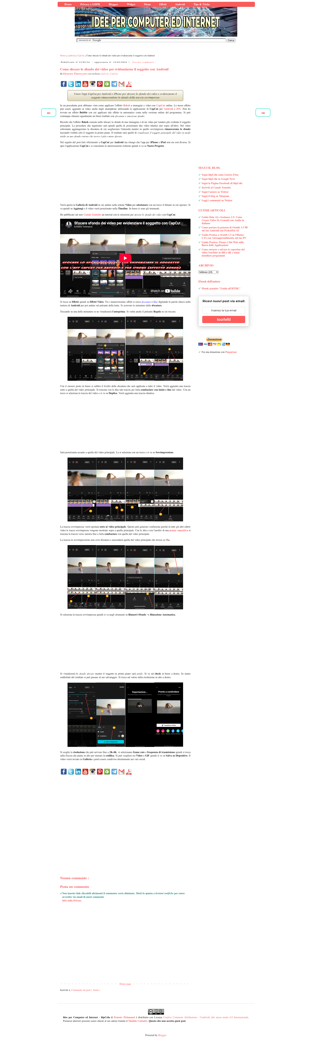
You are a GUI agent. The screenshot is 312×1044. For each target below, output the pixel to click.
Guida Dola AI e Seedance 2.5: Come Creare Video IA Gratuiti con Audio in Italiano (223, 220)
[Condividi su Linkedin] (78, 84)
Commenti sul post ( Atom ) (85, 990)
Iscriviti (224, 319)
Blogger (162, 1035)
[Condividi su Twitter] (71, 84)
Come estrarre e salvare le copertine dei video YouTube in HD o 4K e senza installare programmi (223, 252)
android (105, 73)
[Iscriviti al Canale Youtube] (85, 84)
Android (168, 109)
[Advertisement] (125, 175)
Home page (125, 984)
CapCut (114, 73)
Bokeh (126, 105)
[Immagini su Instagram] (93, 84)
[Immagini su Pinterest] (100, 84)
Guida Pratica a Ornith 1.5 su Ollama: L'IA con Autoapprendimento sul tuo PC (224, 236)
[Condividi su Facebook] (64, 84)
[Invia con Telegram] (114, 84)
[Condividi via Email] (121, 84)
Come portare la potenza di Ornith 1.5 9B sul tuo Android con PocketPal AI (225, 228)
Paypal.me (231, 352)
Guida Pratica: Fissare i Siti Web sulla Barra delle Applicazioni (223, 243)
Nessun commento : (144, 62)
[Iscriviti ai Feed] (107, 84)
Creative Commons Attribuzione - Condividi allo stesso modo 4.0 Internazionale (205, 1017)
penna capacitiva (179, 530)
